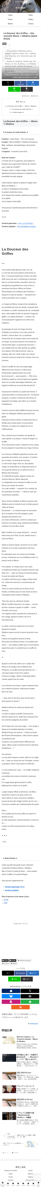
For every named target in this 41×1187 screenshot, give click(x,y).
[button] (27, 89)
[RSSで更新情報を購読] (20, 1007)
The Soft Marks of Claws (26, 226)
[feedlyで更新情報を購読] (30, 1002)
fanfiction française (25, 960)
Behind (30, 1174)
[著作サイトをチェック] (11, 991)
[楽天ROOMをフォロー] (11, 1002)
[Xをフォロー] (30, 991)
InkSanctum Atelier (10, 1170)
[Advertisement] (20, 940)
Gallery (30, 1177)
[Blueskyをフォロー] (11, 996)
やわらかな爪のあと (26, 223)
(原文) (15, 887)
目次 (17, 102)
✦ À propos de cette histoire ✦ (22, 109)
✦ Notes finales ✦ (17, 112)
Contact (10, 1180)
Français (6, 963)
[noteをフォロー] (30, 996)
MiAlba (15, 963)
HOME (14, 960)
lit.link (6, 900)
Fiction (6, 960)
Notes (11, 1174)
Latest (30, 1170)
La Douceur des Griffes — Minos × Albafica (21, 106)
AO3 (5, 903)
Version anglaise (12, 890)
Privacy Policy (30, 1180)
